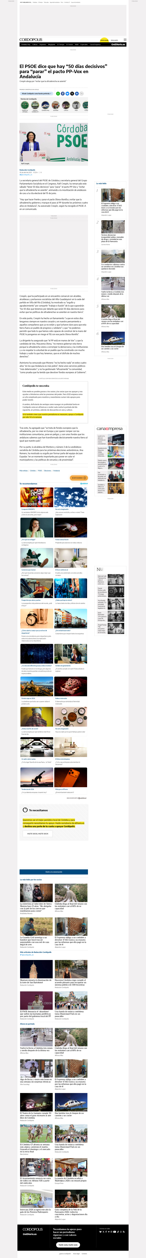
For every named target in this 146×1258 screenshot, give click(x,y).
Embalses (35, 2)
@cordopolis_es (26, 175)
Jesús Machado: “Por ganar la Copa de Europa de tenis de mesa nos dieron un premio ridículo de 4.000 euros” (102, 616)
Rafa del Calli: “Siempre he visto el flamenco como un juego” (102, 580)
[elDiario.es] (34, 1234)
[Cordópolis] (34, 1229)
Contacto (84, 1253)
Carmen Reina (105, 244)
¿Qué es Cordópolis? (65, 1253)
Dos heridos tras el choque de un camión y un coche (69, 1114)
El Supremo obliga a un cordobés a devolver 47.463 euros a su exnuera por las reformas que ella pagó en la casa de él (70, 941)
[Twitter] (72, 94)
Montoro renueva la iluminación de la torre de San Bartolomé (35, 981)
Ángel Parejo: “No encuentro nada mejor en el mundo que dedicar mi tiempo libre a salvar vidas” (102, 629)
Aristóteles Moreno (26, 913)
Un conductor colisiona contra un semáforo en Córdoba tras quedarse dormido (113, 266)
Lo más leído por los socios (31, 880)
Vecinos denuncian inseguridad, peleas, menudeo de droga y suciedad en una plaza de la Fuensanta (112, 238)
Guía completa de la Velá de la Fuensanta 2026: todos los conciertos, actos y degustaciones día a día (71, 1213)
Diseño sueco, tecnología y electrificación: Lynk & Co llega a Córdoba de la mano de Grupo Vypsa (102, 464)
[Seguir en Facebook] (106, 1232)
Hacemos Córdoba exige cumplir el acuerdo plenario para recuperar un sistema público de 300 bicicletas (70, 982)
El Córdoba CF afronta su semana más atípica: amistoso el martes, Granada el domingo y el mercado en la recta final (35, 1148)
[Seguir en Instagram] (111, 1232)
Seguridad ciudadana (55, 2)
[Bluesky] (67, 94)
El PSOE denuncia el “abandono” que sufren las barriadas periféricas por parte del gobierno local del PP (35, 1013)
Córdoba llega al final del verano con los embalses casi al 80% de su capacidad (71, 906)
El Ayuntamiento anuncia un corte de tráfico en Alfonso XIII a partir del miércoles (35, 1180)
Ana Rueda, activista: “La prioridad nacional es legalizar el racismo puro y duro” (102, 604)
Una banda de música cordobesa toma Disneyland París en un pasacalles (69, 1013)
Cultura (34, 44)
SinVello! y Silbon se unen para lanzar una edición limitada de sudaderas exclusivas (101, 488)
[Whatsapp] (58, 94)
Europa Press (59, 1183)
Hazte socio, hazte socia (37, 834)
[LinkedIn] (77, 94)
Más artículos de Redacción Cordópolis (35, 952)
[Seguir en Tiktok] (118, 1232)
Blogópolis (51, 44)
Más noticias (24, 471)
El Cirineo (69, 44)
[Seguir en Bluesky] (100, 1232)
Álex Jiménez (24, 1154)
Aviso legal (76, 1253)
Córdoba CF (67, 2)
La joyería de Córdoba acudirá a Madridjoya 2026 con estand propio (70, 1179)
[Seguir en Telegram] (108, 1232)
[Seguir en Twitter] (103, 1232)
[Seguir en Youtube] (114, 1232)
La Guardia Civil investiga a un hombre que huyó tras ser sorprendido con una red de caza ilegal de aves (34, 941)
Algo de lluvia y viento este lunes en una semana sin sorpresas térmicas (36, 1080)
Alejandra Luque (60, 947)
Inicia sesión (114, 40)
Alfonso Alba (59, 911)
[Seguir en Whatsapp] (121, 1232)
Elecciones (47, 471)
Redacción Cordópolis (27, 170)
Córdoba (33, 471)
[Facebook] (63, 94)
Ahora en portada (27, 1024)
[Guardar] (81, 94)
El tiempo (40, 2)
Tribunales (46, 2)
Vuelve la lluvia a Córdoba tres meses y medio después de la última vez (36, 1049)
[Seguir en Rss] (124, 1232)
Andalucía (56, 471)
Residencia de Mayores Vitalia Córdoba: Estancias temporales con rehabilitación (102, 452)
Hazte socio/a (104, 40)
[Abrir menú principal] (125, 40)
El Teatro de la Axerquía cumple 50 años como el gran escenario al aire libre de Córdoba (35, 1115)
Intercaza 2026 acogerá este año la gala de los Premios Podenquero (35, 1210)
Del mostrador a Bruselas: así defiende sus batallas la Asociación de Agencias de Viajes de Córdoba (102, 476)
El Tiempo (60, 44)
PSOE (40, 471)
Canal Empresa (95, 44)
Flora (62, 2)
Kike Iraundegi (24, 1084)
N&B (76, 44)
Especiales (84, 44)
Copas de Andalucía (75, 2)
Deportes (43, 44)
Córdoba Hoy (25, 44)
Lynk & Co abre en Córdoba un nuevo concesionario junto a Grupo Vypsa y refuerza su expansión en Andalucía (102, 440)
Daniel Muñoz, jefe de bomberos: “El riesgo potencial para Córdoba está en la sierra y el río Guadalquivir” (102, 592)
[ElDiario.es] (118, 44)
